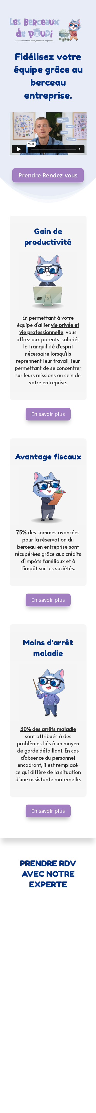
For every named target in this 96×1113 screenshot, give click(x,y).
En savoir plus (48, 413)
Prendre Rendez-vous (48, 175)
